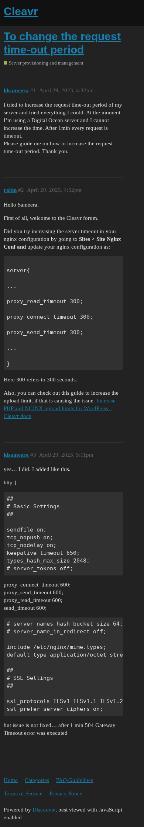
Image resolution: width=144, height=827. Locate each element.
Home (11, 780)
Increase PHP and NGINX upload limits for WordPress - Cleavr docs (60, 408)
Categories (37, 780)
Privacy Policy (66, 793)
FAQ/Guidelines (74, 780)
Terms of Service (23, 793)
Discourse (43, 810)
